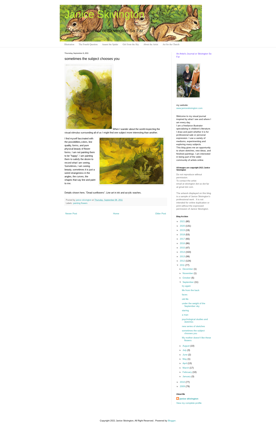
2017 (183, 239)
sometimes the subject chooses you (193, 332)
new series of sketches (193, 326)
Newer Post (71, 213)
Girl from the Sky (131, 44)
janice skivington (84, 200)
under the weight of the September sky (193, 304)
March (186, 367)
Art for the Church (171, 44)
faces (184, 294)
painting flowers (80, 203)
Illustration (69, 44)
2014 (183, 252)
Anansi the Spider (110, 44)
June (185, 354)
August (186, 346)
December (188, 269)
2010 (183, 382)
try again (186, 286)
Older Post (160, 213)
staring (185, 310)
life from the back (190, 290)
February (187, 372)
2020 (183, 226)
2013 (183, 256)
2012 (183, 260)
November (188, 273)
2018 (183, 234)
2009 (183, 386)
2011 (182, 265)
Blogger (172, 420)
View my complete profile (189, 403)
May (185, 359)
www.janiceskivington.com (189, 108)
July (185, 350)
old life (185, 299)
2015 (183, 247)
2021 (183, 221)
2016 (183, 243)
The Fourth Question (88, 44)
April (185, 363)
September (188, 282)
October (187, 277)
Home (116, 213)
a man (185, 314)
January (187, 376)
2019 (183, 230)
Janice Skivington (105, 14)
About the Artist (150, 44)
